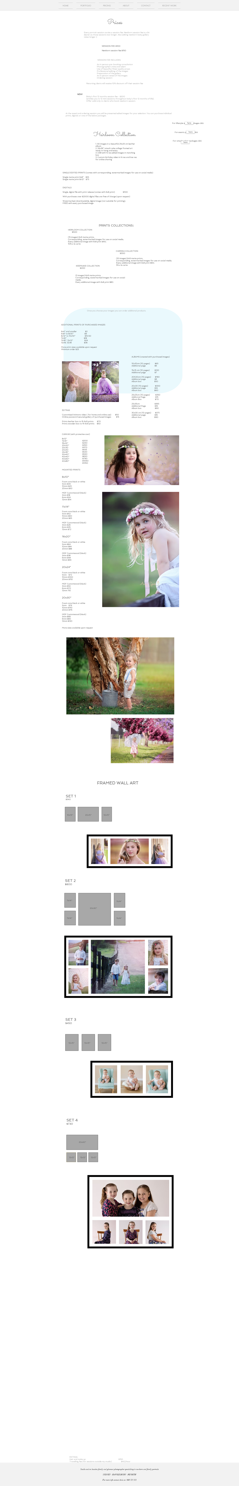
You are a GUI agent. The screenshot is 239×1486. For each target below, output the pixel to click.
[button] (126, 6)
